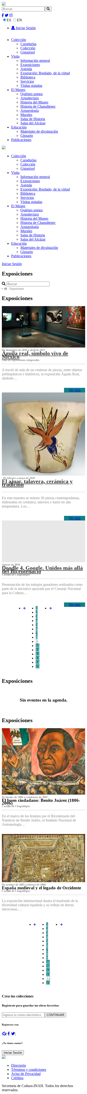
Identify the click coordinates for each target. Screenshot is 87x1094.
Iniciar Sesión (25, 28)
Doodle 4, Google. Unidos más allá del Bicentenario (42, 569)
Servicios (27, 81)
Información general (35, 61)
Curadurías (28, 44)
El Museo (18, 90)
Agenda (26, 69)
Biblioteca (27, 77)
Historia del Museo (34, 102)
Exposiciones (30, 65)
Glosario (26, 136)
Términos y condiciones (28, 1070)
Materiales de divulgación (39, 131)
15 (37, 666)
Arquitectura (29, 98)
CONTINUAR (55, 1015)
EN (19, 20)
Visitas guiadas (31, 86)
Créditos (17, 1078)
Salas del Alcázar (32, 123)
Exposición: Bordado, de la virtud (45, 73)
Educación (19, 127)
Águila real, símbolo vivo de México (35, 355)
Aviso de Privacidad (26, 1074)
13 (37, 658)
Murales (26, 115)
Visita (15, 56)
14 (37, 662)
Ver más (75, 390)
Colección (18, 40)
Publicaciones (21, 140)
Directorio (18, 1065)
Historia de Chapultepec (38, 106)
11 (37, 650)
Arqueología (29, 111)
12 (37, 654)
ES (9, 20)
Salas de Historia (32, 119)
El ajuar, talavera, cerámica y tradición (37, 483)
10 (37, 646)
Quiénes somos (31, 94)
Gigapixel (27, 52)
